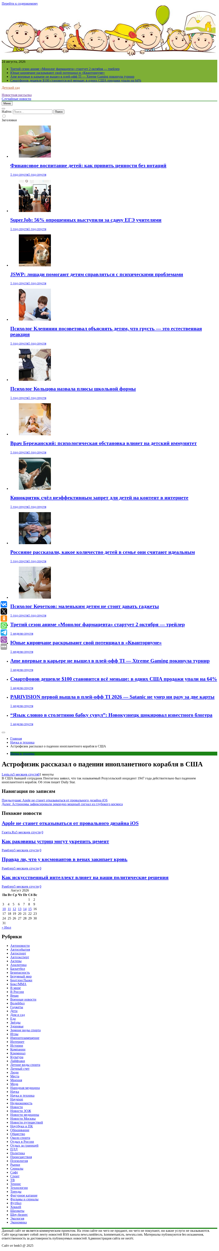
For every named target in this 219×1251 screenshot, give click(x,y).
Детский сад (11, 87)
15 (30, 909)
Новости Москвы (23, 1118)
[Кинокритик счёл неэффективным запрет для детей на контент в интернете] (35, 488)
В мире (15, 988)
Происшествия (21, 1157)
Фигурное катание (23, 1195)
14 (25, 909)
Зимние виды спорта (25, 1030)
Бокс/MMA (18, 984)
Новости (16, 1107)
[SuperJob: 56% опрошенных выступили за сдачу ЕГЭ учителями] (35, 211)
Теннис (15, 1184)
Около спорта (20, 1138)
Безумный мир (21, 976)
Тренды (15, 1191)
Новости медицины (24, 1115)
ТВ (12, 1180)
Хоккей (15, 1207)
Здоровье (17, 1026)
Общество (17, 1134)
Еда (13, 1018)
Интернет (17, 1041)
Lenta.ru (7, 774)
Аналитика (18, 965)
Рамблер (8, 850)
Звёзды (15, 1022)
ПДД (14, 1149)
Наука (14, 1091)
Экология (17, 1218)
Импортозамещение (24, 1038)
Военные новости (23, 999)
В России (17, 992)
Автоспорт (18, 953)
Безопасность (20, 972)
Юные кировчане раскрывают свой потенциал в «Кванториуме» (57, 73)
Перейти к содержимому (20, 3)
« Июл (6, 927)
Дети (14, 1011)
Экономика (18, 1222)
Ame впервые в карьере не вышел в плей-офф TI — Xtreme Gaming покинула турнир (72, 76)
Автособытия (20, 949)
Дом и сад (17, 1015)
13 (19, 909)
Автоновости (20, 945)
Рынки (15, 1164)
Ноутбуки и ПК (21, 1126)
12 (14, 909)
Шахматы (17, 1211)
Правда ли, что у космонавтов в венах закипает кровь (64, 859)
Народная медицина (25, 1088)
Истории (16, 1045)
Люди (14, 1072)
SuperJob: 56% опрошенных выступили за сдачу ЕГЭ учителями (85, 220)
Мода (14, 1084)
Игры (14, 1034)
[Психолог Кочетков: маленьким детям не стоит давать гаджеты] (35, 597)
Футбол (15, 1203)
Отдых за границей (24, 1145)
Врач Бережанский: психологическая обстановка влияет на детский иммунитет (103, 443)
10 (4, 909)
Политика (17, 1153)
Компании (17, 1049)
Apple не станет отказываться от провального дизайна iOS (70, 823)
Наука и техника (22, 753)
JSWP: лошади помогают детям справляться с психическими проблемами (96, 274)
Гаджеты (16, 1007)
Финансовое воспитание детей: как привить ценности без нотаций (88, 165)
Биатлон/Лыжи (21, 980)
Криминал (17, 1053)
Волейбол (17, 1003)
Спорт (14, 1176)
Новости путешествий (26, 1122)
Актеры (16, 961)
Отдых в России (22, 1141)
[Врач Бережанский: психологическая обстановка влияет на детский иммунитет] (35, 434)
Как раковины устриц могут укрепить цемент (55, 841)
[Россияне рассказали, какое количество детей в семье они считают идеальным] (35, 543)
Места (14, 1076)
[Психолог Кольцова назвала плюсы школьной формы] (35, 379)
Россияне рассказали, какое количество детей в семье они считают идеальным (102, 552)
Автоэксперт (19, 957)
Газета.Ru (9, 832)
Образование (19, 1130)
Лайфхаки (17, 1061)
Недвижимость (21, 1103)
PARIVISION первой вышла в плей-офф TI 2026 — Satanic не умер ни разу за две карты (112, 697)
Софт (14, 1172)
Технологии (19, 1188)
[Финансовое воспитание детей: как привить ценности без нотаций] (35, 156)
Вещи (14, 995)
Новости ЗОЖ (20, 1111)
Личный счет (20, 1068)
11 (9, 909)
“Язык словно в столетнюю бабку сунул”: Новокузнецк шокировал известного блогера (111, 715)
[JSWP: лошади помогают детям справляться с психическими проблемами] (35, 265)
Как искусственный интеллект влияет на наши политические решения (85, 877)
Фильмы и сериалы (24, 1199)
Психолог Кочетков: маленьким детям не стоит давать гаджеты (84, 606)
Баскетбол (17, 968)
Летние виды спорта (25, 1065)
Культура (16, 1057)
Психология (19, 1161)
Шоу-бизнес (19, 1214)
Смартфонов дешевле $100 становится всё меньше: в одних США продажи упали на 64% (75, 80)
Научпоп (16, 1099)
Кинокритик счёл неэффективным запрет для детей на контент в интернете (99, 497)
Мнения (16, 1080)
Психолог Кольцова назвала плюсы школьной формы (73, 389)
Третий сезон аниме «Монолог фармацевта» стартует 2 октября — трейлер (65, 69)
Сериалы (16, 1168)
